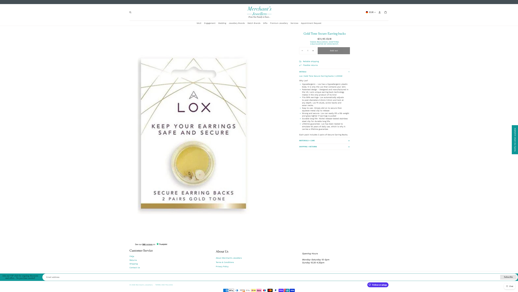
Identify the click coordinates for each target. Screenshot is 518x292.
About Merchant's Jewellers (229, 258)
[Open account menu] (380, 12)
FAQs (132, 256)
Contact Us (135, 267)
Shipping (134, 264)
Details (302, 72)
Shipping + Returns (308, 147)
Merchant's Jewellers (144, 285)
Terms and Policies (164, 285)
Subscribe (508, 277)
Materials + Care (307, 141)
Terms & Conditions (225, 262)
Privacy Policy (222, 266)
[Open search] (130, 12)
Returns (133, 260)
